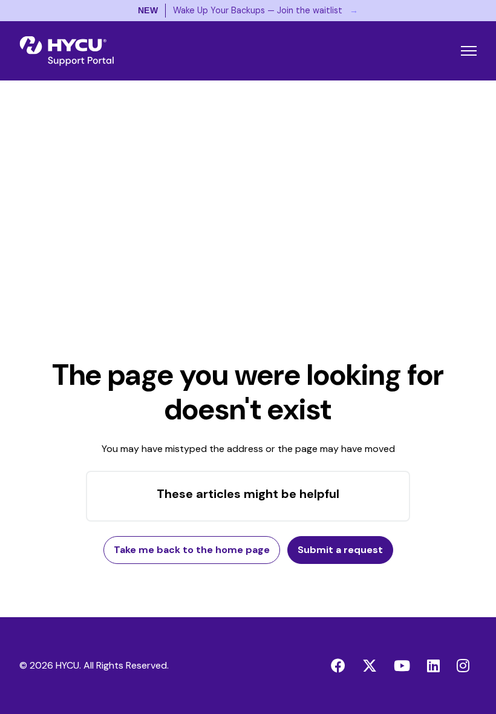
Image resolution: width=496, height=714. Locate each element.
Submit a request (340, 549)
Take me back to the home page (192, 549)
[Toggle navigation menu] (468, 51)
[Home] (66, 51)
